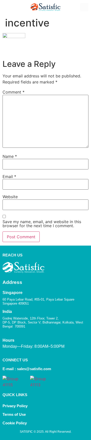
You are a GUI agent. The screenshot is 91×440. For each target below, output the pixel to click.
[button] (7, 7)
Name (10, 156)
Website (10, 197)
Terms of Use (14, 414)
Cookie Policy (15, 423)
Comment (14, 92)
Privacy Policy (15, 406)
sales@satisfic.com (34, 369)
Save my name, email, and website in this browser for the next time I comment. (42, 224)
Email (9, 176)
